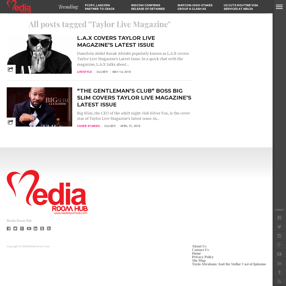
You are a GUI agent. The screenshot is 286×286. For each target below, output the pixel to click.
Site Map (199, 260)
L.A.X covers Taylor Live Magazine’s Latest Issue (116, 41)
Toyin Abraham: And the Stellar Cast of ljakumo (229, 264)
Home (196, 253)
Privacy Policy (203, 257)
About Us (199, 246)
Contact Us (200, 250)
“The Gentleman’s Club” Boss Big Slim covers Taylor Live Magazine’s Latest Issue (134, 98)
